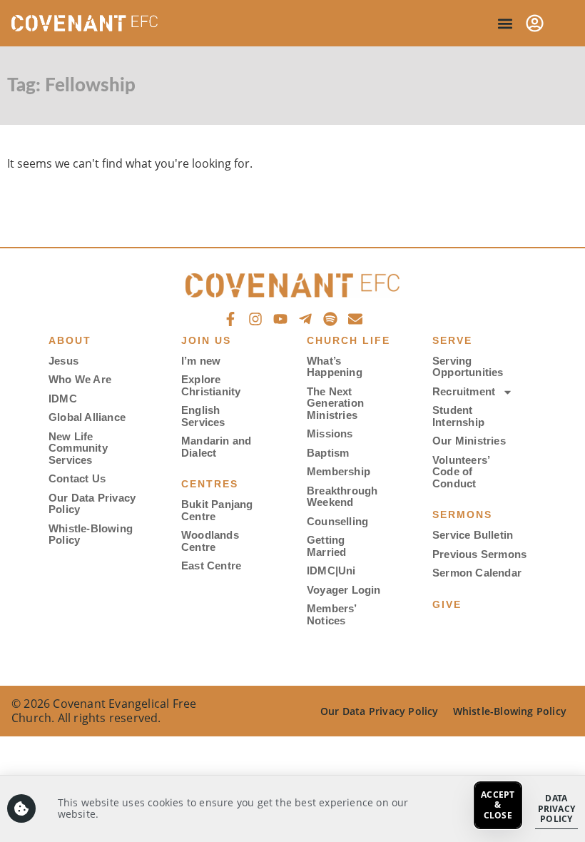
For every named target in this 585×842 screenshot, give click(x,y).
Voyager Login (344, 590)
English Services (203, 416)
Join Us (206, 340)
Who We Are (80, 379)
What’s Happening (334, 367)
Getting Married (326, 546)
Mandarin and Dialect (216, 447)
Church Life (348, 340)
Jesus (63, 361)
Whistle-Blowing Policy (91, 534)
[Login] (535, 23)
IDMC (63, 398)
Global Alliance (87, 417)
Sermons (462, 514)
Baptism (328, 453)
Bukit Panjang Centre (217, 510)
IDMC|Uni (331, 570)
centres (209, 484)
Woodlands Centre (210, 541)
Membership (338, 471)
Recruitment (463, 391)
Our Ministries (469, 441)
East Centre (211, 565)
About (70, 340)
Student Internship (458, 416)
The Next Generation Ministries (335, 403)
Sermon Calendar (477, 573)
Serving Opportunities (468, 367)
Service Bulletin (472, 535)
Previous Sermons (479, 554)
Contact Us (77, 478)
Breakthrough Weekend (342, 497)
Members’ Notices (332, 614)
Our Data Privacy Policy (92, 504)
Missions (330, 433)
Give (447, 604)
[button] (505, 23)
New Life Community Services (78, 448)
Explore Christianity (210, 385)
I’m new (200, 361)
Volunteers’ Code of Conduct (460, 472)
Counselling (337, 521)
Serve (452, 340)
